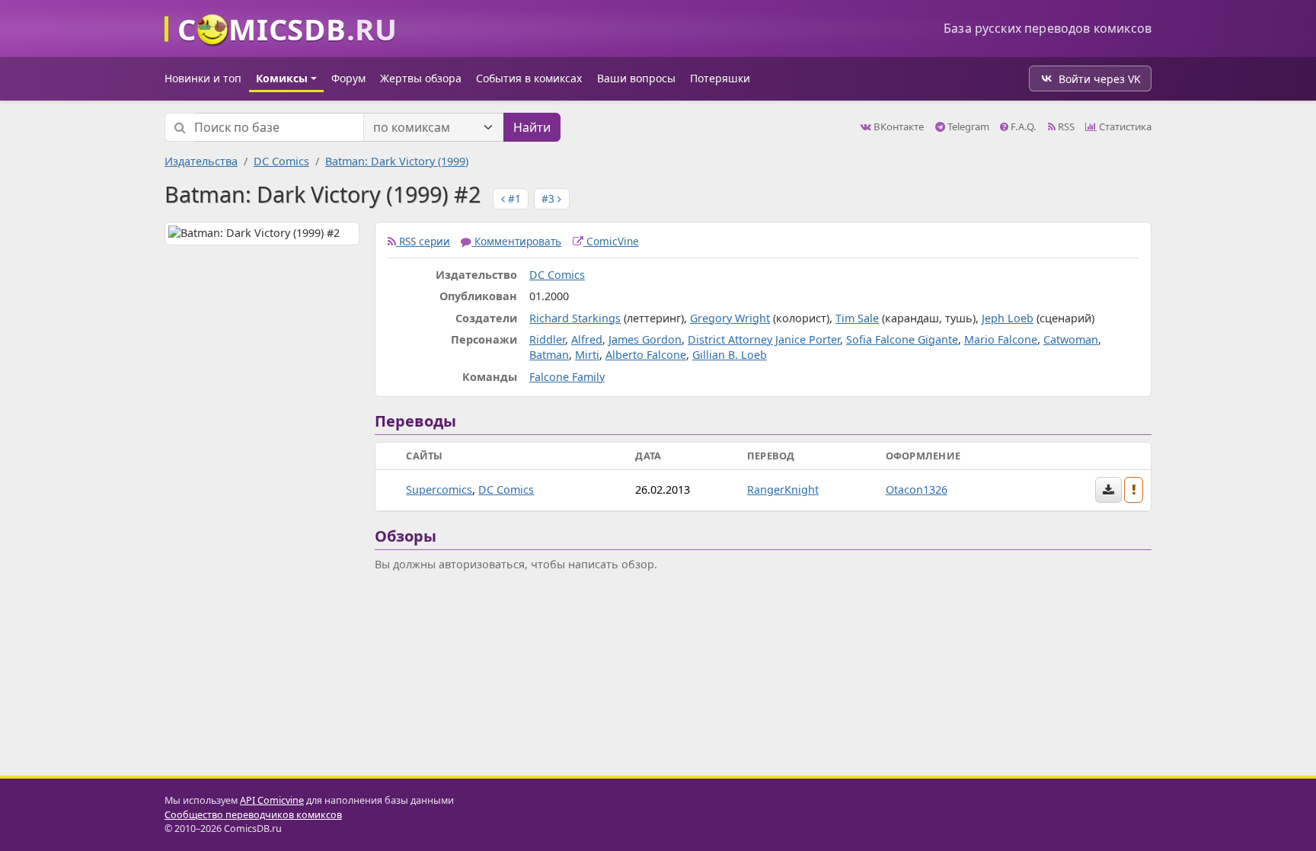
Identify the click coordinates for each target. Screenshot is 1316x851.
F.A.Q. (1022, 126)
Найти (532, 127)
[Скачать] (1108, 490)
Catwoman (1070, 339)
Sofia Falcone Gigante (902, 339)
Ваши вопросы (636, 78)
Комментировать (516, 241)
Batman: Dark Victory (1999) (396, 161)
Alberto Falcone (645, 354)
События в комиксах (529, 78)
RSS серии (423, 241)
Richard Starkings (575, 318)
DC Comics (281, 161)
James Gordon (645, 339)
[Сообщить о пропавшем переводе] (1134, 490)
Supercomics (439, 489)
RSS (1065, 126)
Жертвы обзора (421, 78)
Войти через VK (1100, 79)
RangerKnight (783, 489)
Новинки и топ (202, 78)
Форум (348, 78)
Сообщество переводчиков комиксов (253, 814)
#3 (549, 198)
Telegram (967, 126)
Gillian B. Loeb (729, 354)
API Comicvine (272, 800)
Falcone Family (567, 377)
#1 (513, 198)
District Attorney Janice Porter (764, 339)
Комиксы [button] (282, 78)
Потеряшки (720, 78)
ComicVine (611, 241)
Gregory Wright (730, 318)
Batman (549, 354)
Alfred (586, 339)
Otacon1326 (916, 489)
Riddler (547, 339)
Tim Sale (857, 318)
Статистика (1124, 126)
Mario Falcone (1000, 339)
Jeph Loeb (1007, 318)
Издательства (201, 161)
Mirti (587, 354)
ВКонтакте (897, 126)
